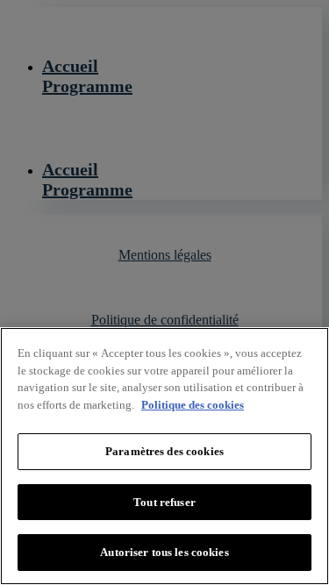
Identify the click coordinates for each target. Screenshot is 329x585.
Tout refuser (164, 502)
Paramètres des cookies (164, 451)
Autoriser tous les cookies (164, 552)
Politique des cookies (192, 404)
